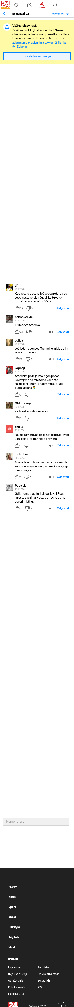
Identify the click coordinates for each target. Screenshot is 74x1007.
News (12, 896)
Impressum (15, 967)
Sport (12, 907)
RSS (40, 987)
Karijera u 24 (16, 993)
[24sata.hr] (5, 5)
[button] (16, 5)
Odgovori (63, 308)
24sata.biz (44, 980)
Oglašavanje (15, 980)
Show (12, 917)
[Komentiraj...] (36, 822)
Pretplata (43, 967)
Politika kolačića (17, 987)
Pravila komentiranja (37, 56)
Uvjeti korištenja (18, 974)
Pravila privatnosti (49, 974)
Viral (12, 947)
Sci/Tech (14, 937)
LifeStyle (14, 927)
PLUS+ (13, 886)
